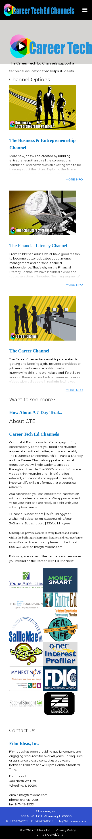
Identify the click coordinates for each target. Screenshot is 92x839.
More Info (74, 179)
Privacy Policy (66, 830)
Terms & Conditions (49, 834)
